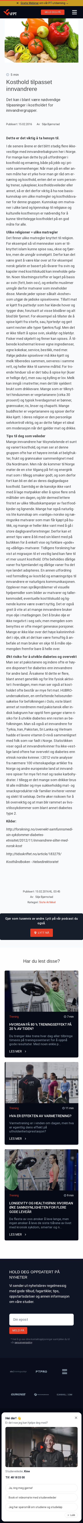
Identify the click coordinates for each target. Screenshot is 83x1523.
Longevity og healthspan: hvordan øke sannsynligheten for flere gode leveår (41, 1207)
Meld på (18, 1330)
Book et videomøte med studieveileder (32, 1497)
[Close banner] (17, 3)
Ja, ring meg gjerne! (21, 1488)
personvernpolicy (23, 1342)
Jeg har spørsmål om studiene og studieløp (35, 1507)
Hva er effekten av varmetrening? (40, 1116)
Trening (14, 1016)
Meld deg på (53, 12)
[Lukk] (76, 1418)
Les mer (16, 1051)
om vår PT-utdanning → (45, 3)
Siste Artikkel (47, 902)
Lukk (72, 1515)
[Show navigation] (74, 12)
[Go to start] (10, 12)
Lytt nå (43, 932)
